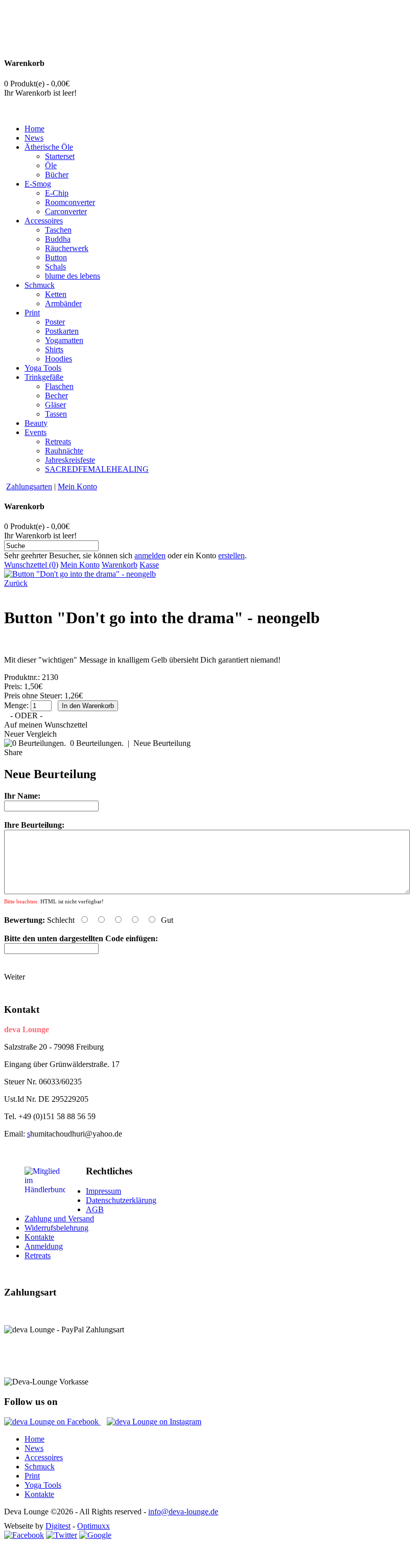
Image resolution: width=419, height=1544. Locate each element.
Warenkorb (119, 564)
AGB (95, 1209)
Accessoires (44, 1457)
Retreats (38, 1255)
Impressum (103, 1191)
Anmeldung (44, 1246)
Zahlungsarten (29, 486)
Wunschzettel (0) (31, 564)
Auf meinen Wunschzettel (45, 724)
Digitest (58, 1526)
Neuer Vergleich (30, 734)
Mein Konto (77, 486)
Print (32, 1475)
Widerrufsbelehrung (56, 1227)
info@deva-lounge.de (183, 1511)
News (34, 1448)
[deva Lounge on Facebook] (52, 1421)
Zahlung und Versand (59, 1218)
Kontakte (39, 1237)
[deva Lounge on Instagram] (154, 1421)
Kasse (149, 564)
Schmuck (40, 1466)
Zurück (16, 583)
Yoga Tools (43, 1485)
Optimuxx (93, 1526)
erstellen (231, 555)
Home (34, 1439)
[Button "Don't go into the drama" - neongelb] (80, 574)
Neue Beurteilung (162, 743)
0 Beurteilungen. (97, 743)
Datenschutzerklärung (121, 1200)
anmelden (150, 555)
